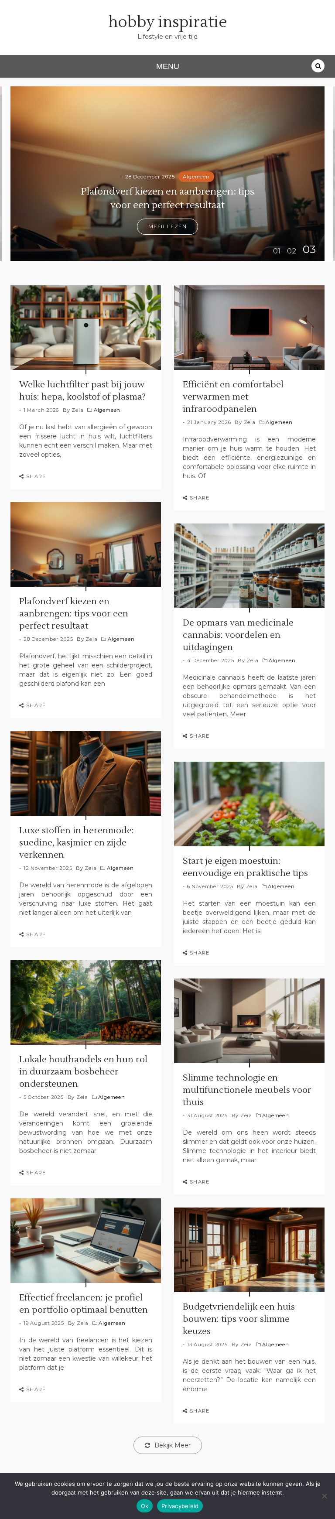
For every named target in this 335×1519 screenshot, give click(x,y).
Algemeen (196, 177)
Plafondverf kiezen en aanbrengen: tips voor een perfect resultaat (73, 614)
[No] (324, 1496)
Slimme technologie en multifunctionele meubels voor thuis (247, 1090)
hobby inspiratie (167, 22)
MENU (167, 66)
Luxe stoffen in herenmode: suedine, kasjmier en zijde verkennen (76, 843)
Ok (145, 1505)
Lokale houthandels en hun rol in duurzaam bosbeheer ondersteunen (83, 1072)
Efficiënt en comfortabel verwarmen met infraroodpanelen (233, 397)
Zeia (77, 410)
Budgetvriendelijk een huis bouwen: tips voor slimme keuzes (239, 1319)
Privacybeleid (179, 1505)
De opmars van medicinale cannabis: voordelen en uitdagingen (238, 635)
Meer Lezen (167, 226)
